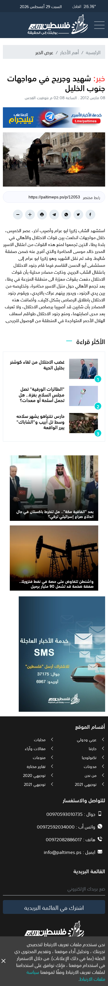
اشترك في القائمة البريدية (54, 907)
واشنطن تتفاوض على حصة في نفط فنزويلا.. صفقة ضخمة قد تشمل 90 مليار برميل (56, 583)
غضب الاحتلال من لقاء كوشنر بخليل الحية (37, 364)
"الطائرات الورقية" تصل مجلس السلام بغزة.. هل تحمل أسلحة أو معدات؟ (42, 394)
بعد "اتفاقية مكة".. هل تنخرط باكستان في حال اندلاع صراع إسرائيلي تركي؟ (55, 513)
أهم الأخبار (69, 52)
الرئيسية (93, 52)
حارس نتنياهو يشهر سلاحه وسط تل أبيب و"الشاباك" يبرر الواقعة (40, 421)
